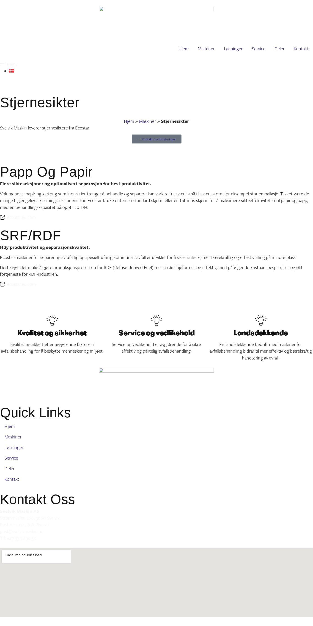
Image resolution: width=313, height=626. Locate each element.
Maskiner (206, 48)
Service (258, 48)
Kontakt (301, 48)
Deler (280, 48)
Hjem (183, 48)
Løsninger (233, 48)
